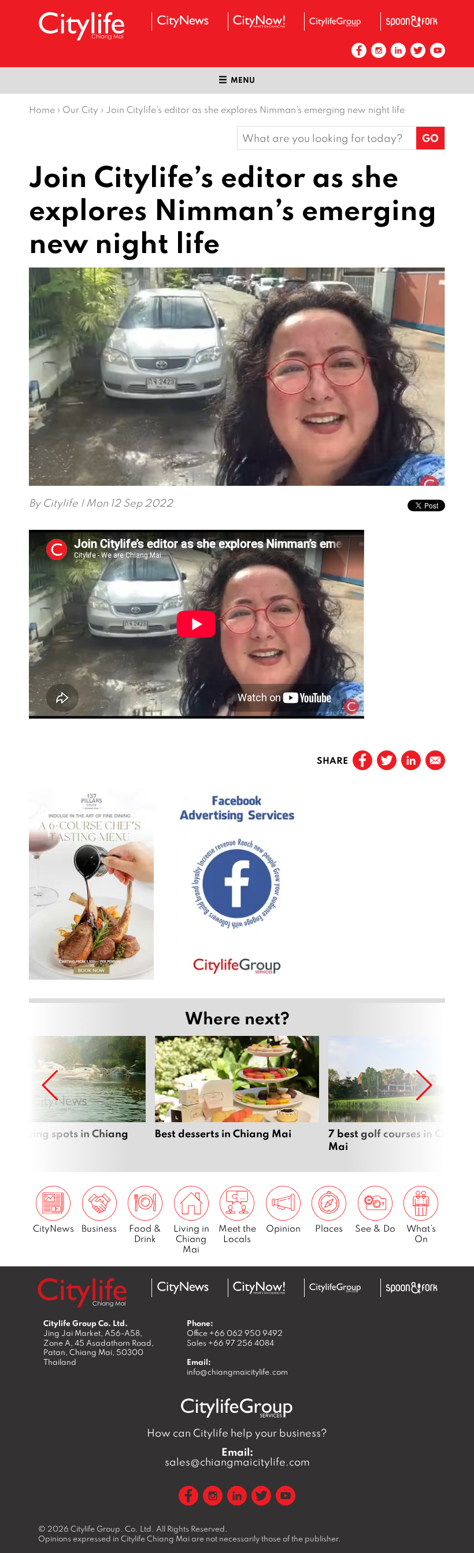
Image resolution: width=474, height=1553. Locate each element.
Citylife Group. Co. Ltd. (112, 1528)
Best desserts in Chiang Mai (237, 1094)
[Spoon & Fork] (411, 21)
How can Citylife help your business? (237, 1433)
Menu (243, 80)
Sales (230, 1343)
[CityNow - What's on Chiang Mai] (259, 21)
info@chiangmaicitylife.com (237, 1372)
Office (235, 1333)
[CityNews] (182, 21)
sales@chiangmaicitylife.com (237, 1456)
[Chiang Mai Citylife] (82, 26)
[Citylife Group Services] (335, 21)
